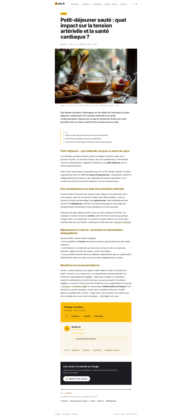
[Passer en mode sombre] (136, 4)
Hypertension (97, 350)
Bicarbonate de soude (79, 401)
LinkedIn (87, 316)
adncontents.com (131, 414)
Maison (101, 401)
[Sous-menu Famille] (127, 4)
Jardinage (97, 4)
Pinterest (75, 414)
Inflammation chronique (112, 350)
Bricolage (74, 4)
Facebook (75, 316)
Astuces (65, 401)
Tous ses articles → (78, 333)
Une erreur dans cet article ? (86, 339)
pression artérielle (123, 222)
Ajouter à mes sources (78, 379)
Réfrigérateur (111, 401)
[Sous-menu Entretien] (90, 4)
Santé (114, 4)
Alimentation (75, 350)
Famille (123, 4)
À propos (57, 414)
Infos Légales (66, 414)
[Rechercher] (133, 4)
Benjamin (63, 44)
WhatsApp (99, 316)
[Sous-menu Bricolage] (80, 4)
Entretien (85, 4)
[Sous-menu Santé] (118, 4)
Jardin (92, 401)
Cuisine (107, 4)
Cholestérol (86, 350)
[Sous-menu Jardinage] (102, 4)
